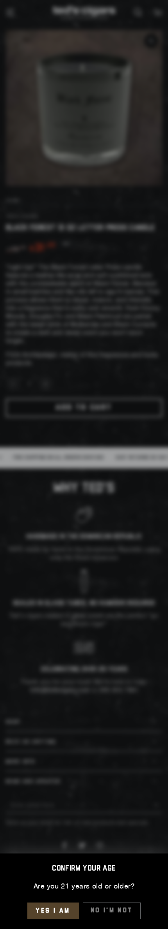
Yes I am (53, 911)
